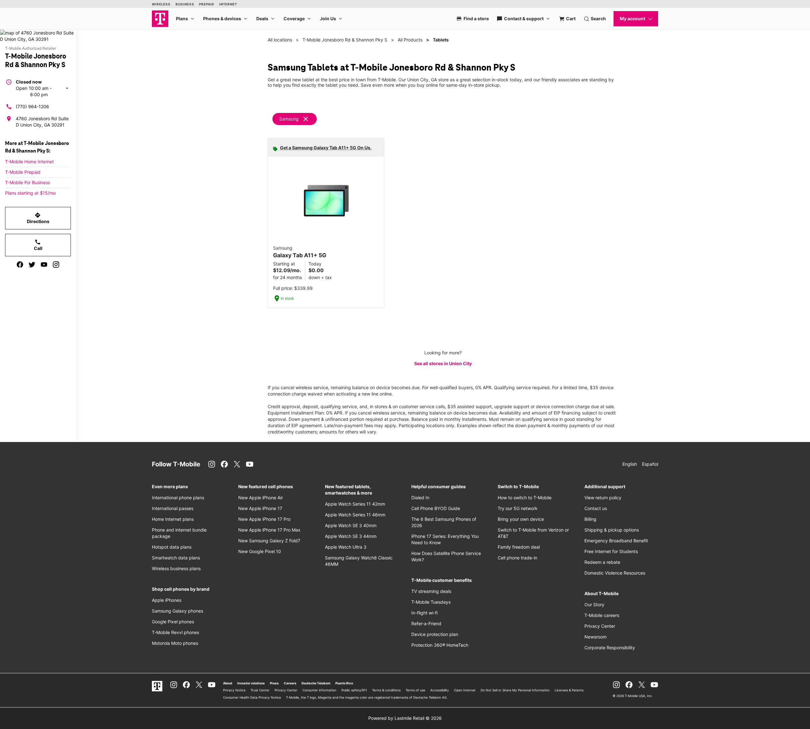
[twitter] (32, 264)
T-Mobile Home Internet (29, 161)
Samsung (289, 119)
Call (38, 245)
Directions (38, 218)
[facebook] (20, 264)
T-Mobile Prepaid (22, 172)
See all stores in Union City (443, 363)
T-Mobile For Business (27, 182)
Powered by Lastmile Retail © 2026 (405, 718)
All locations (280, 39)
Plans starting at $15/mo (30, 193)
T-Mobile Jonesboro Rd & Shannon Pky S (344, 39)
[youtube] (44, 264)
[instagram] (56, 264)
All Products (410, 39)
